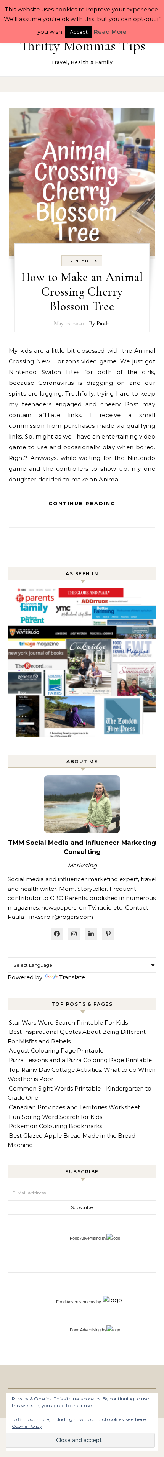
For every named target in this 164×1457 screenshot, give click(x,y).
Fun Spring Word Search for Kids (55, 1116)
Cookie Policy (27, 1426)
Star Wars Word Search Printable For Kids (68, 1022)
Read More (110, 31)
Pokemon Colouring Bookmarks (55, 1126)
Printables (82, 260)
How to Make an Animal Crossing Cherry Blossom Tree (82, 291)
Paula (103, 323)
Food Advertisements (75, 1301)
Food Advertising (85, 1238)
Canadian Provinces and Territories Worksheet (74, 1107)
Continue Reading (82, 503)
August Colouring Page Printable (56, 1050)
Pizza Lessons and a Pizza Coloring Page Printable (80, 1060)
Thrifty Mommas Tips (82, 45)
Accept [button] (79, 32)
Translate (72, 977)
